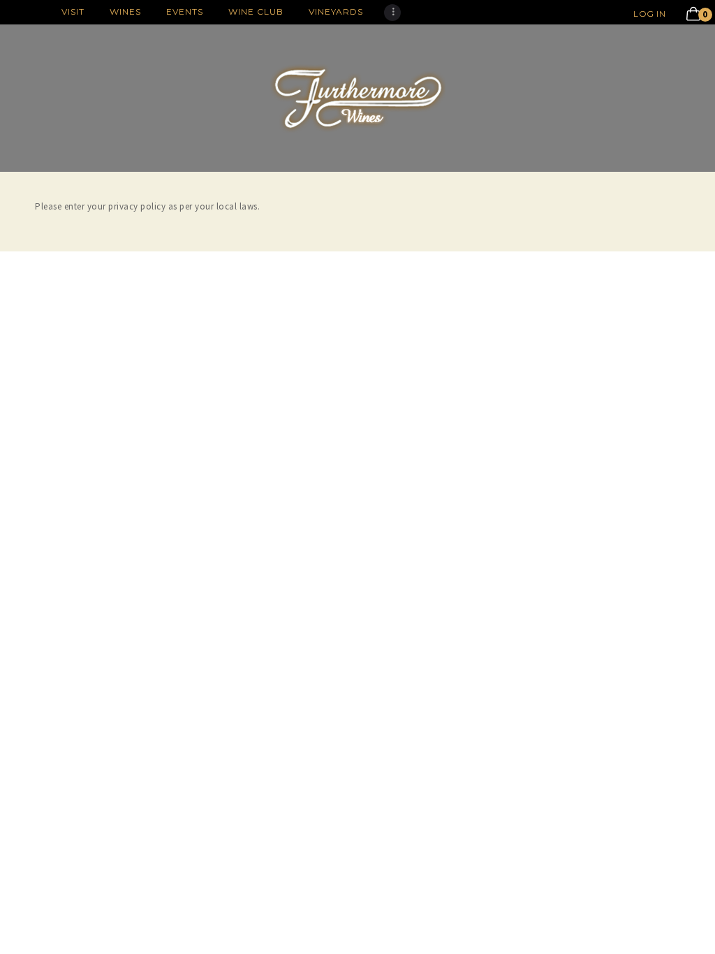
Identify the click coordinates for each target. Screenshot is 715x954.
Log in (649, 13)
